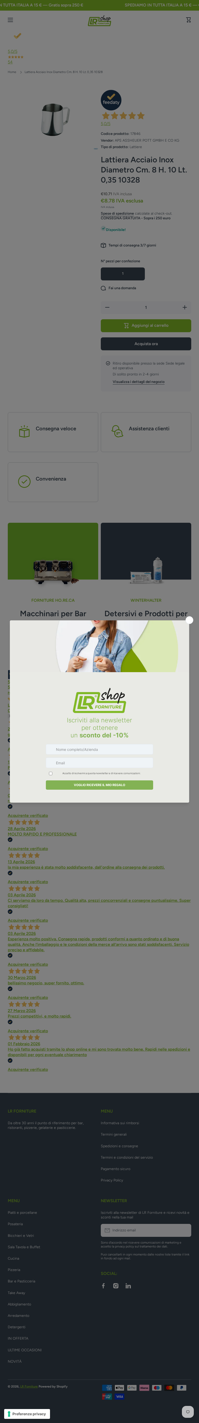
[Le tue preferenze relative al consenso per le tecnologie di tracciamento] (27, 1414)
